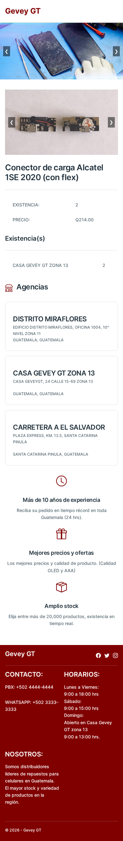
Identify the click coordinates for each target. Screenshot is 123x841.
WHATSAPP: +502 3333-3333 (31, 705)
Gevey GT (23, 11)
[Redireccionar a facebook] (98, 655)
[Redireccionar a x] (106, 655)
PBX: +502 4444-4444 (29, 687)
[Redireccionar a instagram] (115, 655)
